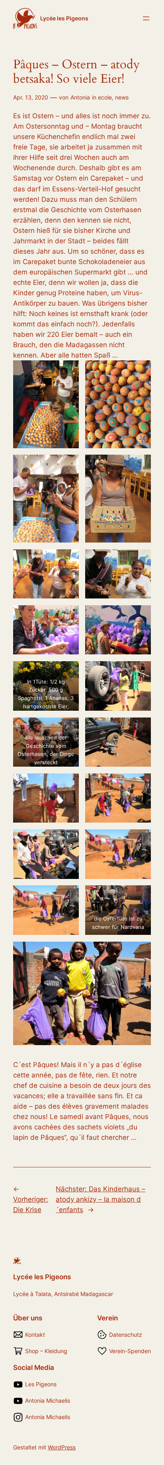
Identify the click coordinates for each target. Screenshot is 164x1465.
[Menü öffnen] (146, 18)
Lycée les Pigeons (64, 18)
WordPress (62, 1447)
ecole (105, 97)
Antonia (80, 97)
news (122, 97)
